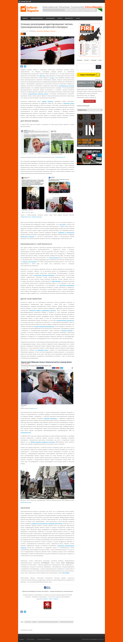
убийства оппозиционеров (66, 621)
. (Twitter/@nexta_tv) (59, 157)
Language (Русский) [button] (25, 1)
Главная (24, 18)
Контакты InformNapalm (43, 639)
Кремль (34, 621)
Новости (53, 31)
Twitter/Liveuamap (36, 217)
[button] (47, 157)
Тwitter (51, 599)
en (24, 34)
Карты (60, 18)
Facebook (45, 599)
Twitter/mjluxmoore (26, 217)
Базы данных (50, 18)
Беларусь (47, 31)
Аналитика (39, 31)
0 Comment (32, 31)
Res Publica (66, 572)
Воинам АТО (69, 18)
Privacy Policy (30, 639)
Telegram (93, 60)
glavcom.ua (34, 408)
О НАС (78, 18)
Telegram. (56, 599)
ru (21, 34)
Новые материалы (37, 18)
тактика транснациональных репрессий (48, 621)
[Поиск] (98, 67)
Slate (100, 60)
